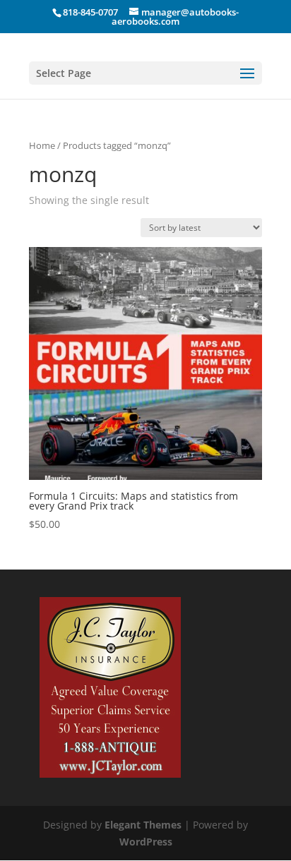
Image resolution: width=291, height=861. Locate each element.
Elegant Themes (143, 824)
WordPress (145, 841)
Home (42, 145)
